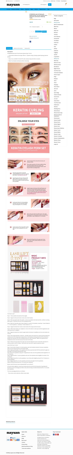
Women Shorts (57, 122)
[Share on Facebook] (30, 41)
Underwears (56, 104)
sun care (56, 98)
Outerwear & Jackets (58, 72)
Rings (55, 76)
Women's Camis (57, 134)
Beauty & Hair (43, 9)
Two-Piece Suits (57, 102)
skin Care (56, 88)
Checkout (44, 31)
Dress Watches (57, 36)
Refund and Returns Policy (27, 446)
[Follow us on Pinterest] (58, 434)
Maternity (56, 60)
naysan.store (13, 452)
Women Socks (57, 126)
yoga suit (56, 144)
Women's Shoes (57, 140)
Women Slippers (57, 124)
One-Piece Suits (57, 70)
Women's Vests (57, 142)
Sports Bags (56, 92)
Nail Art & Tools (57, 62)
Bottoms (56, 32)
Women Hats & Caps (58, 112)
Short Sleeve (56, 86)
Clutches (56, 34)
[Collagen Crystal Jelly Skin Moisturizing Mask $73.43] (50, 14)
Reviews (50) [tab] (27, 48)
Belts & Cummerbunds (58, 24)
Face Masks (56, 40)
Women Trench (57, 130)
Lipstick (55, 54)
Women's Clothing (58, 136)
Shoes (22, 9)
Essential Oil (56, 38)
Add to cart (39, 31)
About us (23, 436)
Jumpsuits (56, 50)
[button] (27, 13)
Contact (23, 442)
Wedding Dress (57, 108)
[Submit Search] (49, 4)
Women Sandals (57, 120)
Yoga (48, 9)
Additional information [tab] (18, 48)
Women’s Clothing (15, 9)
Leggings (56, 52)
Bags (32, 9)
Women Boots (57, 110)
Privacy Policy (24, 444)
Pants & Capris (57, 74)
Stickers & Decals (57, 94)
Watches (27, 9)
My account (24, 440)
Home (9, 9)
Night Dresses (57, 68)
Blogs (23, 438)
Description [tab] (9, 48)
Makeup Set (36, 38)
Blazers (55, 28)
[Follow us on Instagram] (56, 434)
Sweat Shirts (56, 100)
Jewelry (55, 48)
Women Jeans (57, 118)
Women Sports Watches (59, 128)
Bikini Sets (56, 26)
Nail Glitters (56, 66)
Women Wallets (57, 132)
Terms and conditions (26, 448)
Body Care (56, 30)
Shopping (56, 84)
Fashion (36, 9)
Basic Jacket (56, 20)
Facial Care (56, 42)
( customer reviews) (37, 19)
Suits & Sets (56, 96)
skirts (55, 90)
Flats (55, 46)
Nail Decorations (57, 64)
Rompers (56, 78)
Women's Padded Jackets (59, 138)
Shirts (55, 80)
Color (30, 26)
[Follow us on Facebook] (54, 434)
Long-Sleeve (56, 56)
